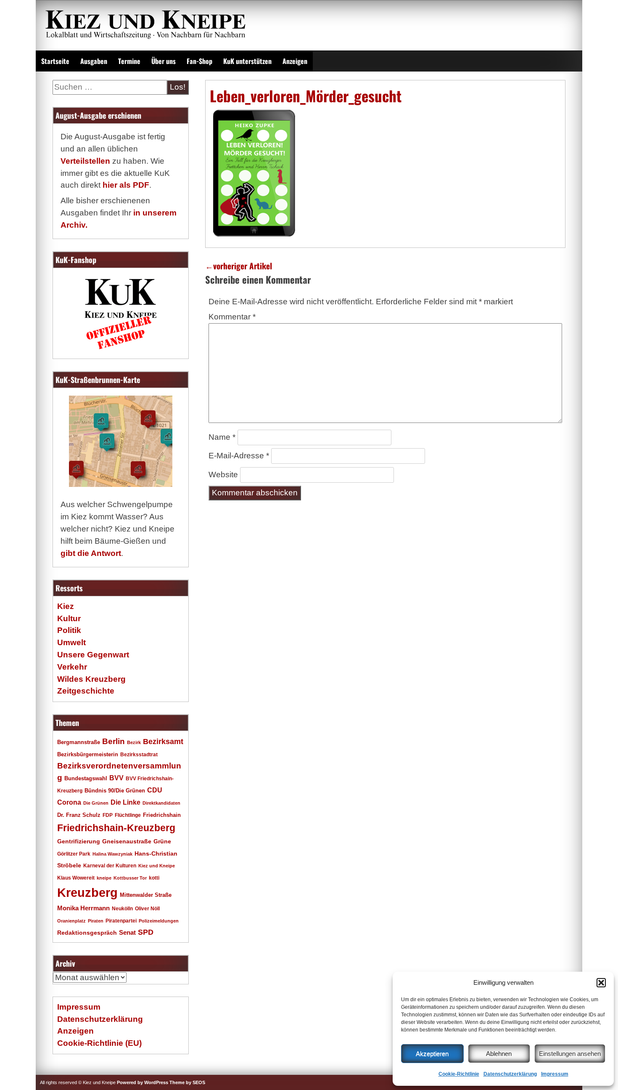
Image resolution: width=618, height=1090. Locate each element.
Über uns (163, 61)
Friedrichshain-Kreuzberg (116, 827)
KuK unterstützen (247, 61)
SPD (145, 932)
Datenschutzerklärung (510, 1074)
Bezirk (134, 742)
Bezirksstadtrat (139, 755)
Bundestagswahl (85, 779)
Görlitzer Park (73, 854)
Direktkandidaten (161, 803)
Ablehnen (499, 1053)
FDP (108, 815)
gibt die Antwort (91, 553)
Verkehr (72, 666)
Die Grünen (95, 803)
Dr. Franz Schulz (78, 815)
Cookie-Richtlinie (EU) (99, 1043)
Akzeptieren (432, 1053)
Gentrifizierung (78, 841)
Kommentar (232, 316)
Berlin (113, 741)
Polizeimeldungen (159, 920)
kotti (154, 877)
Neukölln (122, 909)
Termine (129, 61)
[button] (601, 982)
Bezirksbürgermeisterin (87, 755)
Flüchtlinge (128, 815)
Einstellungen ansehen (570, 1053)
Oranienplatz (71, 920)
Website (223, 474)
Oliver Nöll (147, 909)
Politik (69, 630)
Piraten (95, 920)
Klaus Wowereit (76, 878)
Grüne (162, 841)
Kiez (65, 606)
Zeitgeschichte (85, 690)
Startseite (55, 61)
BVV (116, 778)
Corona (69, 802)
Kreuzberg (87, 892)
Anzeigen (295, 61)
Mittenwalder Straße (146, 895)
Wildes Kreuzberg (91, 679)
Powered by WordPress (142, 1082)
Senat (127, 932)
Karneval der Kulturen (109, 865)
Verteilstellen (85, 161)
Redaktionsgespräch (87, 933)
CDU (154, 790)
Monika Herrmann (83, 908)
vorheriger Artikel (238, 266)
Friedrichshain (162, 815)
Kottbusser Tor (130, 877)
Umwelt (71, 642)
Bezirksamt (163, 741)
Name (222, 437)
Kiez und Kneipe (156, 865)
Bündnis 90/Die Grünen (115, 791)
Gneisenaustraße (126, 841)
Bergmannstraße (78, 742)
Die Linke (125, 802)
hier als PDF (126, 185)
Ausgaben (93, 61)
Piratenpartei (121, 921)
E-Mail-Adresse (239, 455)
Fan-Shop (199, 61)
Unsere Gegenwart (93, 654)
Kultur (69, 618)
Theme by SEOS (187, 1082)
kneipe (104, 877)
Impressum (554, 1074)
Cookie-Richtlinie (458, 1074)
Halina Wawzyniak (112, 853)
